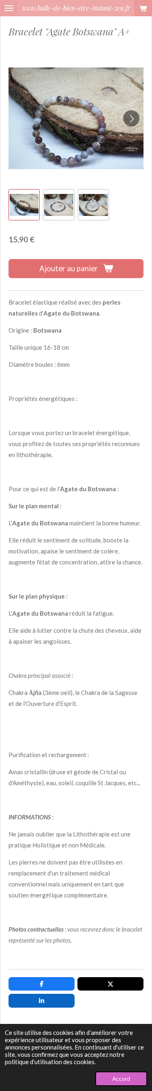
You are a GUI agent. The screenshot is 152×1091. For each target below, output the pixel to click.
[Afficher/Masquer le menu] (9, 8)
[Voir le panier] (143, 8)
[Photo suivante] (131, 118)
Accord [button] (121, 1079)
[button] (24, 204)
